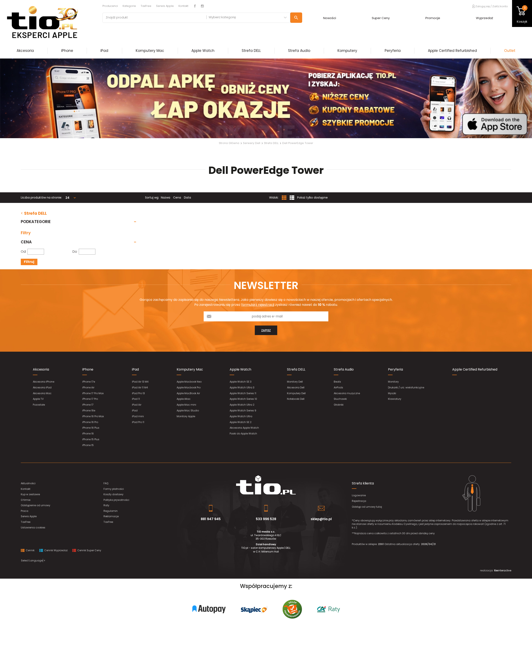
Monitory (393, 381)
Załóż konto (500, 6)
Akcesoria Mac (42, 393)
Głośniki (339, 404)
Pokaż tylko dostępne (312, 197)
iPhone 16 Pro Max (93, 416)
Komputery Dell (296, 393)
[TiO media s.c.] (266, 485)
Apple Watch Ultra (241, 416)
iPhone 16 (88, 433)
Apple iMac (184, 399)
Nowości (329, 18)
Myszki (392, 393)
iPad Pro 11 (138, 422)
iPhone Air (88, 387)
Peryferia (393, 50)
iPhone (67, 50)
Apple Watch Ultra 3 (242, 387)
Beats (337, 381)
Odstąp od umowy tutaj (367, 507)
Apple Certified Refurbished (452, 50)
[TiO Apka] (266, 98)
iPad (104, 50)
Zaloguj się (482, 6)
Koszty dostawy (113, 494)
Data (187, 197)
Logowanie (359, 495)
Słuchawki (340, 399)
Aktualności (28, 483)
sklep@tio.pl (321, 519)
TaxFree (146, 6)
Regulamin (110, 511)
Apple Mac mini (186, 404)
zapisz (266, 330)
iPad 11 (136, 399)
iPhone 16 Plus (90, 427)
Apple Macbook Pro (189, 387)
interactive (502, 570)
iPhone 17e (88, 381)
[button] (40, 98)
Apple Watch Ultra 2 (242, 404)
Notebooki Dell (295, 399)
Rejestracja (359, 501)
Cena (177, 197)
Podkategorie (36, 221)
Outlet (509, 50)
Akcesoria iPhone (43, 381)
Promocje (432, 18)
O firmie (25, 500)
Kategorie (129, 6)
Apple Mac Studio (188, 410)
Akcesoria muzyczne (347, 393)
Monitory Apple (186, 416)
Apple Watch (202, 50)
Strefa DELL (251, 50)
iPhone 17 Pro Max (93, 393)
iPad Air (136, 404)
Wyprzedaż (484, 18)
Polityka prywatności (116, 500)
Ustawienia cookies (33, 527)
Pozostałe (39, 404)
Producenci (110, 6)
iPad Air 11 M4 (140, 387)
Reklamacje (111, 516)
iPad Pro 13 (138, 393)
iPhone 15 (88, 445)
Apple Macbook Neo (189, 381)
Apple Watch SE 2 (240, 422)
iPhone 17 (88, 404)
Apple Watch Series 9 (243, 410)
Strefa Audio (299, 50)
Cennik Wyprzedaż (56, 550)
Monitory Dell (295, 381)
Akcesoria (25, 50)
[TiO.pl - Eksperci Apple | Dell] (48, 21)
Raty (106, 505)
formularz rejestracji (257, 304)
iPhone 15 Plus (90, 439)
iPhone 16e (88, 410)
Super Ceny (381, 18)
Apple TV (38, 399)
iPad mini (138, 416)
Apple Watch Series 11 (243, 393)
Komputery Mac (150, 50)
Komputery (347, 50)
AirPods (338, 387)
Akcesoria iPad (42, 387)
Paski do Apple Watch (243, 433)
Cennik (29, 550)
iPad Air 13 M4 (140, 381)
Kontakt (183, 6)
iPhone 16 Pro (90, 422)
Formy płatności (113, 489)
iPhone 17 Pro (90, 399)
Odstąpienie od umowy (35, 505)
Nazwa (165, 197)
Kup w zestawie (30, 494)
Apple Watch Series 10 (243, 399)
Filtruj (29, 261)
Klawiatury (394, 399)
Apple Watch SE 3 (240, 381)
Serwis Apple (165, 6)
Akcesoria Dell (295, 387)
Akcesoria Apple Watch (244, 427)
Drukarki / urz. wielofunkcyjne (406, 387)
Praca (24, 511)
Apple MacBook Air (188, 393)
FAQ (105, 483)
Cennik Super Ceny (89, 550)
